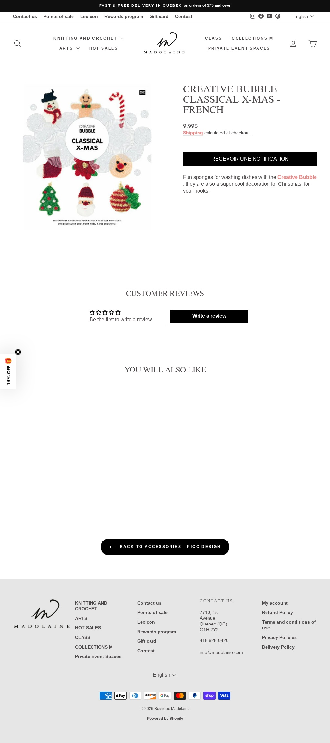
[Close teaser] (18, 352)
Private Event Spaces (239, 48)
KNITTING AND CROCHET (86, 38)
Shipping (193, 132)
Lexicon (89, 16)
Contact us (25, 16)
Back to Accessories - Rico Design (169, 546)
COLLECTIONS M (252, 38)
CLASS (213, 38)
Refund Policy (277, 612)
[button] (8, 371)
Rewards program (123, 16)
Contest (183, 16)
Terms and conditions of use (289, 624)
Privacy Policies (279, 637)
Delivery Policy (278, 647)
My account (275, 603)
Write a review (209, 316)
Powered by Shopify (165, 718)
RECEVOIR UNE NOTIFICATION (250, 159)
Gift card (159, 16)
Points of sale (59, 16)
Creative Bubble (297, 177)
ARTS (67, 48)
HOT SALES (103, 48)
